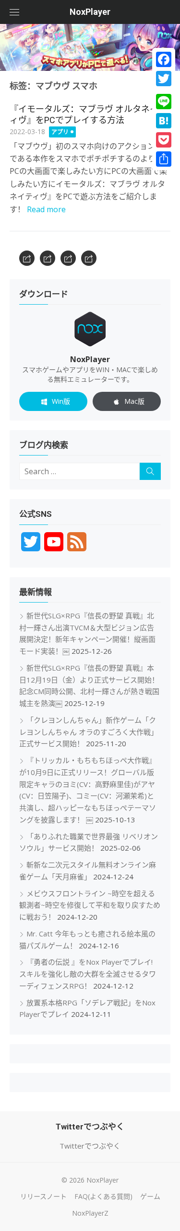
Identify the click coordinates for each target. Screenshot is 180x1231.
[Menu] (14, 12)
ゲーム (150, 1196)
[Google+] (163, 90)
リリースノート (43, 1196)
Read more (46, 209)
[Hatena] (163, 120)
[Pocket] (163, 139)
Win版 (61, 401)
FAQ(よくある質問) (103, 1196)
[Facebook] (163, 59)
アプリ (60, 132)
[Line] (163, 101)
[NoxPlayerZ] (88, 258)
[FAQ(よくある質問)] (47, 258)
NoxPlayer (90, 12)
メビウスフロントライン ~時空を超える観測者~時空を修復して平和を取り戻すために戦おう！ (89, 905)
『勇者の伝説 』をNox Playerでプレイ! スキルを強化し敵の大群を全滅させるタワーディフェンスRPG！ (87, 974)
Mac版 (134, 401)
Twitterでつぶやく (90, 1146)
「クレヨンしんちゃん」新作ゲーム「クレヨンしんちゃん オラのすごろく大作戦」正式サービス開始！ (88, 732)
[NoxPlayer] (90, 47)
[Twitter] (163, 78)
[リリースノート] (27, 258)
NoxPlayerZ (90, 1213)
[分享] (163, 159)
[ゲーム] (68, 258)
